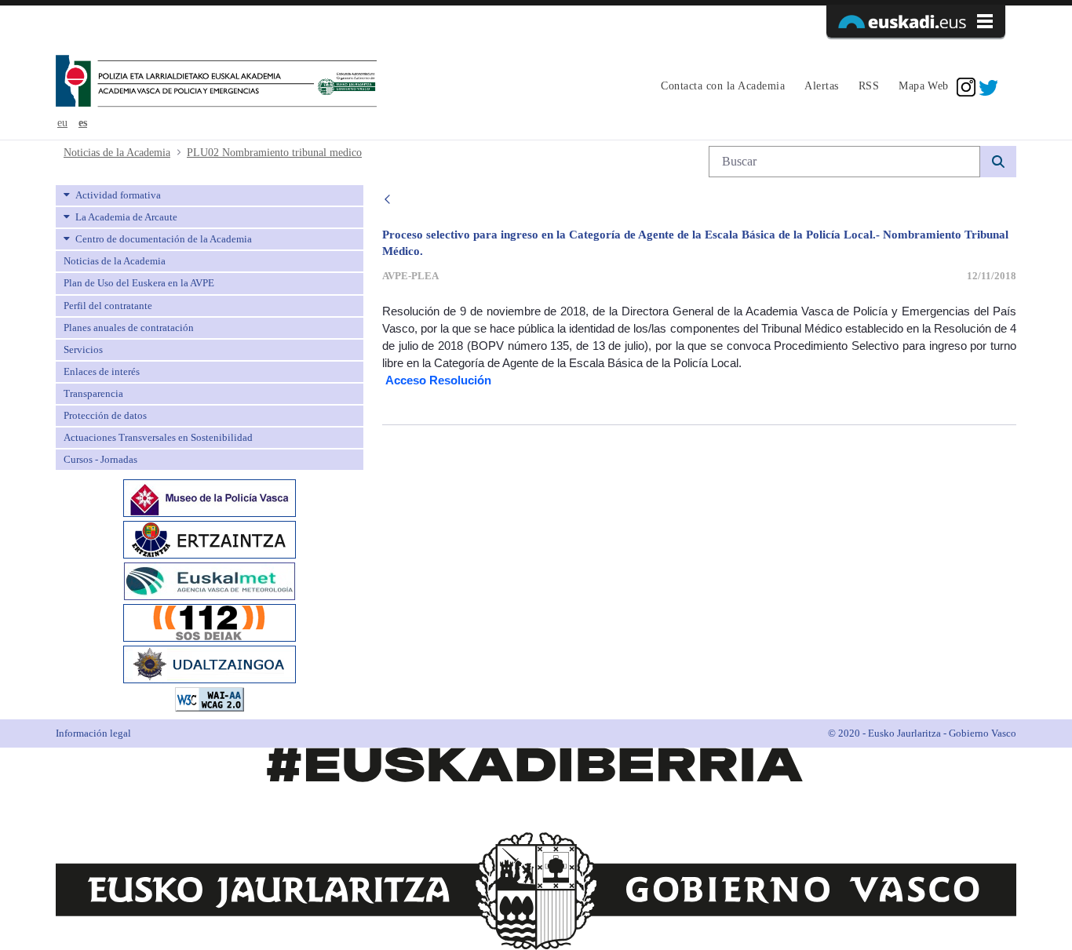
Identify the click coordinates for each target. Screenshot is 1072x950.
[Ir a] (216, 82)
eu (62, 123)
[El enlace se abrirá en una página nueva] (209, 497)
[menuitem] (721, 87)
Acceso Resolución (438, 380)
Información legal (93, 733)
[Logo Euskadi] (915, 21)
